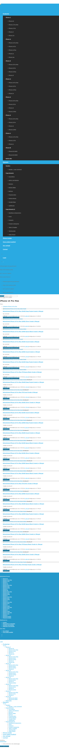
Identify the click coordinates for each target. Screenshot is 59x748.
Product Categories (14, 223)
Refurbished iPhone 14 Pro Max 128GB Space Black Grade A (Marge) (23, 331)
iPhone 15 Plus (12, 71)
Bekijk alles (9, 158)
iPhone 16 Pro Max (13, 42)
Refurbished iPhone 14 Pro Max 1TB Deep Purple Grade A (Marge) (22, 564)
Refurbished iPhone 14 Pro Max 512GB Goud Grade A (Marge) (21, 412)
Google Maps (12, 202)
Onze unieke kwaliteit (9, 242)
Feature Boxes (12, 198)
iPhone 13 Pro (12, 104)
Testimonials (12, 231)
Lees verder (6, 388)
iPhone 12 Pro (12, 122)
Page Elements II (10, 209)
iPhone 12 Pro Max (13, 118)
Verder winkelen (4, 746)
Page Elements (10, 173)
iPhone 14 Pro (12, 86)
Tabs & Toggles (13, 227)
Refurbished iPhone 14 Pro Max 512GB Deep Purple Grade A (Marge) (23, 362)
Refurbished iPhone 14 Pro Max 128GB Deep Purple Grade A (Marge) (23, 422)
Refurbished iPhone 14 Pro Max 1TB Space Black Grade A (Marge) (22, 372)
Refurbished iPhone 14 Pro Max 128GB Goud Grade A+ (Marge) (21, 352)
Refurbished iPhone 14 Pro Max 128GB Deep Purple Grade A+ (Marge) (23, 514)
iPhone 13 (8, 97)
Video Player (12, 234)
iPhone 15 (8, 61)
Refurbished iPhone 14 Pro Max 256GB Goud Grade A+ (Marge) (21, 433)
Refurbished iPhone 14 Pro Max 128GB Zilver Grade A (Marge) (21, 321)
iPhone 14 (8, 79)
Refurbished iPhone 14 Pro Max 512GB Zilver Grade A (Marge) (21, 453)
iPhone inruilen (7, 238)
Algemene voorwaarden (9, 626)
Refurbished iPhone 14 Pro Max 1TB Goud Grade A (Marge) (20, 392)
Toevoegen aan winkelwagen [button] (11, 317)
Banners (11, 184)
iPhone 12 (8, 115)
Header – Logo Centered (15, 169)
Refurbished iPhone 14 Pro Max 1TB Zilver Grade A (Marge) (20, 483)
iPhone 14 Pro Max (13, 82)
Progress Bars (12, 194)
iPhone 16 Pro (12, 46)
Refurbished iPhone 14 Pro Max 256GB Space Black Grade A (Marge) (23, 473)
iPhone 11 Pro (12, 140)
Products (11, 220)
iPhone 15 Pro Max (13, 64)
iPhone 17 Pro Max (13, 24)
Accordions (12, 176)
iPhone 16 (8, 39)
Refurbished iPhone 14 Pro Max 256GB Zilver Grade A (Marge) (21, 554)
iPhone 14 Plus (12, 89)
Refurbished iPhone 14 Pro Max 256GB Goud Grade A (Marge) (21, 341)
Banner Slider (12, 187)
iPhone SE (8, 147)
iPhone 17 (8, 17)
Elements (5, 162)
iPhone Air (11, 21)
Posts (10, 216)
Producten (6, 13)
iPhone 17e (11, 35)
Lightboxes (12, 205)
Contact (5, 249)
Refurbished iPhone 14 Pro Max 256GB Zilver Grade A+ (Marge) (21, 402)
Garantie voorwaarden (8, 625)
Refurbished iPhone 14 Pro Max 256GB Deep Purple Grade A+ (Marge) (23, 382)
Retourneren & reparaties (9, 623)
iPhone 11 (8, 133)
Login (4, 257)
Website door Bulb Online (16, 640)
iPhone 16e (11, 57)
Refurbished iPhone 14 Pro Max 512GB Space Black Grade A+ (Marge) (23, 524)
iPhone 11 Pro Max (13, 137)
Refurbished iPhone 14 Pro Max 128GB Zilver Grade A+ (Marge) (21, 534)
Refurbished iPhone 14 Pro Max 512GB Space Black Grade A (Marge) (23, 443)
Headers (8, 166)
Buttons (11, 191)
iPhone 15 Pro (12, 68)
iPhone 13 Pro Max (13, 100)
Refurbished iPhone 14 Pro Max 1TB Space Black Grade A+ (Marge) (22, 544)
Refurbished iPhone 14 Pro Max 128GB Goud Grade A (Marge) (21, 493)
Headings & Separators (15, 213)
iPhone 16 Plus (12, 50)
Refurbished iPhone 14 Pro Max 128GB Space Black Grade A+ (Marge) (23, 463)
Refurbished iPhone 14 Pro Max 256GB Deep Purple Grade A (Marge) (23, 311)
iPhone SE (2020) (13, 155)
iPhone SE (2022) (13, 151)
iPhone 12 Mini (12, 129)
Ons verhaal (6, 245)
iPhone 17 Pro (12, 28)
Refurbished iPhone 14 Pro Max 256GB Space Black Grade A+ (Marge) (23, 504)
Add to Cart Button (14, 180)
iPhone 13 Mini (12, 111)
